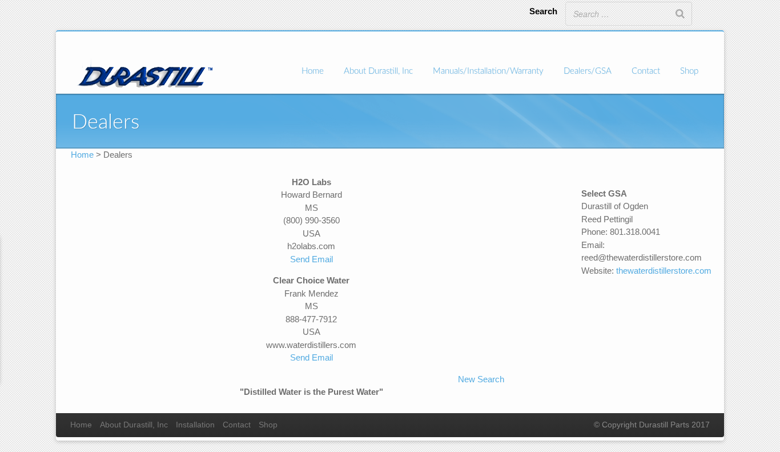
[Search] (680, 13)
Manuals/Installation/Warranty (488, 71)
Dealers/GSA (588, 71)
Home (312, 71)
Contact (646, 71)
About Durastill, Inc (378, 71)
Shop (689, 71)
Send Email (311, 259)
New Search (481, 379)
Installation (195, 425)
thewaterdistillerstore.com (663, 270)
